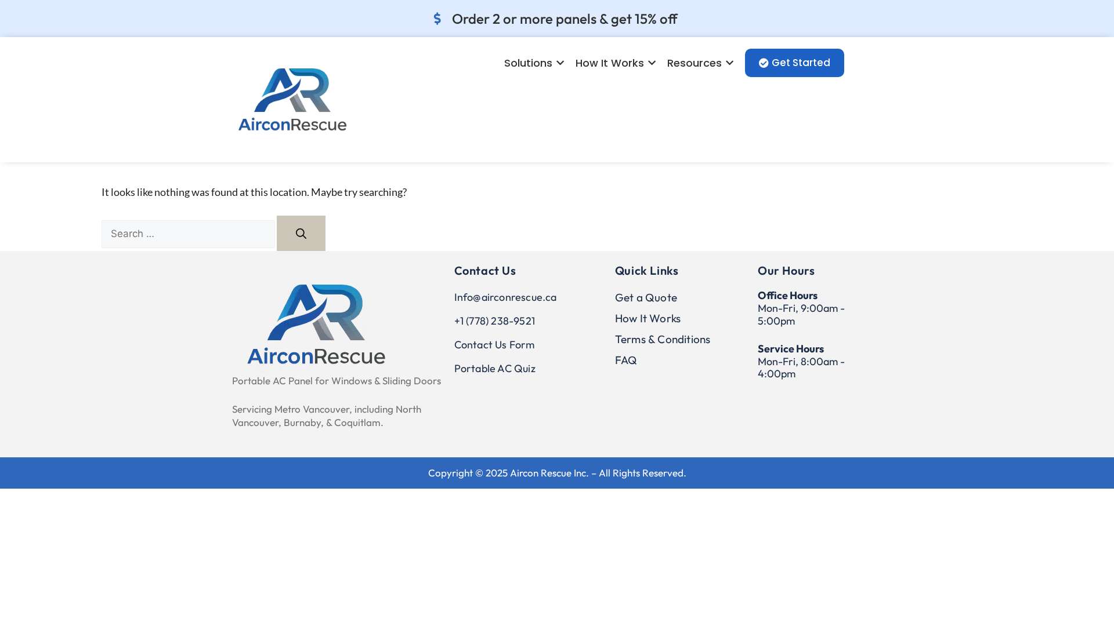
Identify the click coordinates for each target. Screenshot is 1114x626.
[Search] (301, 233)
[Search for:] (189, 233)
